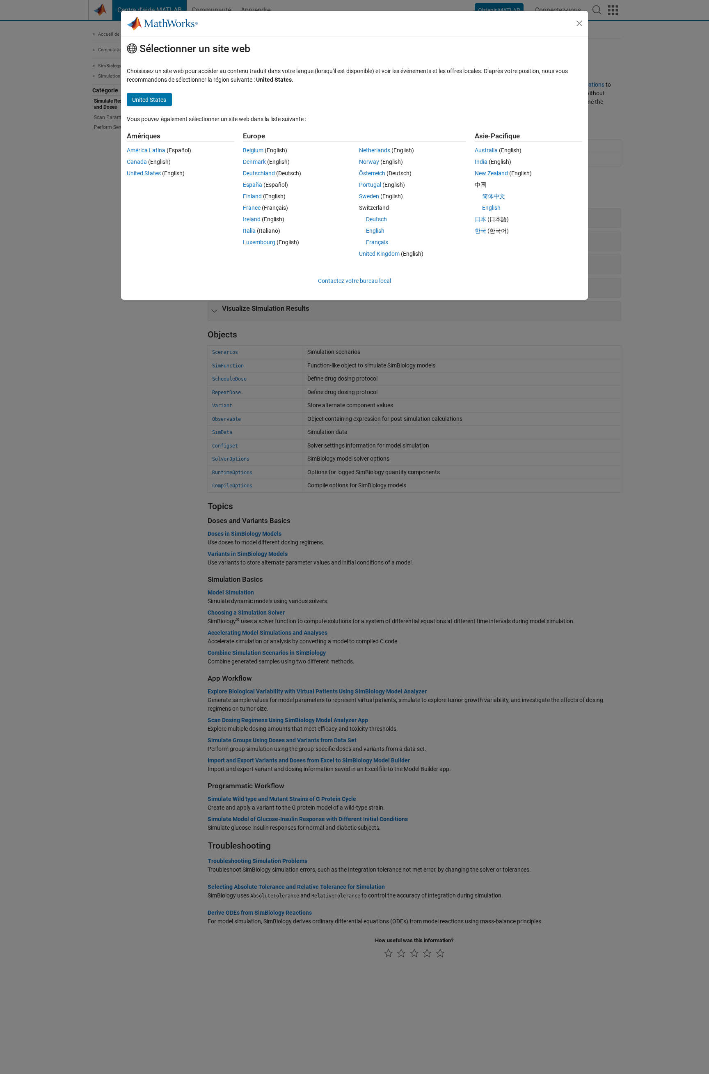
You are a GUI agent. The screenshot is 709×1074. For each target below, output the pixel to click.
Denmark (254, 161)
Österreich (372, 173)
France (252, 207)
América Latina (146, 150)
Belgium (253, 150)
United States (144, 173)
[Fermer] (579, 23)
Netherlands (374, 150)
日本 (480, 219)
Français (377, 242)
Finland (252, 196)
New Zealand (491, 173)
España (252, 184)
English (375, 230)
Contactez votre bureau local (354, 281)
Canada (137, 161)
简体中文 (493, 196)
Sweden (369, 196)
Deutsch (376, 219)
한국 (480, 230)
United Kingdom (379, 253)
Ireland (252, 219)
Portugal (370, 184)
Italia (249, 230)
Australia (486, 150)
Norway (369, 161)
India (481, 161)
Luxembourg (259, 242)
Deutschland (259, 173)
